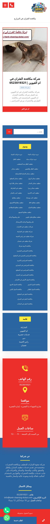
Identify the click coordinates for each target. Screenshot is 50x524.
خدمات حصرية (24, 334)
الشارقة (24, 327)
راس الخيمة (24, 341)
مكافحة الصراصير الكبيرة (24, 260)
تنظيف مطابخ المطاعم (16, 207)
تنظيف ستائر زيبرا (33, 188)
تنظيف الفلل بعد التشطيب (25, 164)
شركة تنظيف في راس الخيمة (25, 236)
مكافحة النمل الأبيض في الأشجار (25, 280)
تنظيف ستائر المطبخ (16, 178)
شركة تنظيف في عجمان (24, 241)
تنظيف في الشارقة (16, 188)
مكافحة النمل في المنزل (24, 299)
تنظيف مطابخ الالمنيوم (16, 203)
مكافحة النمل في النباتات (24, 304)
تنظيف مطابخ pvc (34, 203)
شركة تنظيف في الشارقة (25, 231)
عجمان (24, 345)
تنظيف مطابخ (16, 198)
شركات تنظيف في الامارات (25, 227)
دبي (23, 338)
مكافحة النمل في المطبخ (24, 294)
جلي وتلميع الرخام (14, 217)
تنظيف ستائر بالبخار (34, 183)
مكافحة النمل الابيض (34, 285)
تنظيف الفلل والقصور (31, 169)
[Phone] (7, 510)
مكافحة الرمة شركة (25, 246)
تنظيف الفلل (17, 159)
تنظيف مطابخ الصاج (35, 207)
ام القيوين (24, 331)
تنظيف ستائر (15, 169)
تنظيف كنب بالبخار (16, 193)
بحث (9, 131)
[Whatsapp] (7, 517)
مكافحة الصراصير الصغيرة (25, 251)
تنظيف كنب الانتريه (33, 193)
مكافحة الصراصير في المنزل (24, 275)
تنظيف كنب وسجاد (32, 198)
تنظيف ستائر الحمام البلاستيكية (24, 174)
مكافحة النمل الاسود (16, 285)
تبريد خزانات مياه (31, 159)
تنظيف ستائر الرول (34, 178)
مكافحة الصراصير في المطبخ (25, 270)
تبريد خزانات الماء (33, 154)
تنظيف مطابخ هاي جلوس (33, 217)
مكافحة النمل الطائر (34, 289)
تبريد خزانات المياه (16, 154)
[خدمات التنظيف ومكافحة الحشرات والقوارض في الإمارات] (38, 7)
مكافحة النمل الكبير (16, 289)
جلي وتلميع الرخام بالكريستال (25, 222)
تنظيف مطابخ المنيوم (24, 212)
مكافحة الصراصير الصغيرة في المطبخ (24, 256)
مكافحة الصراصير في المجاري (25, 265)
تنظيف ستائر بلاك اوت (15, 183)
